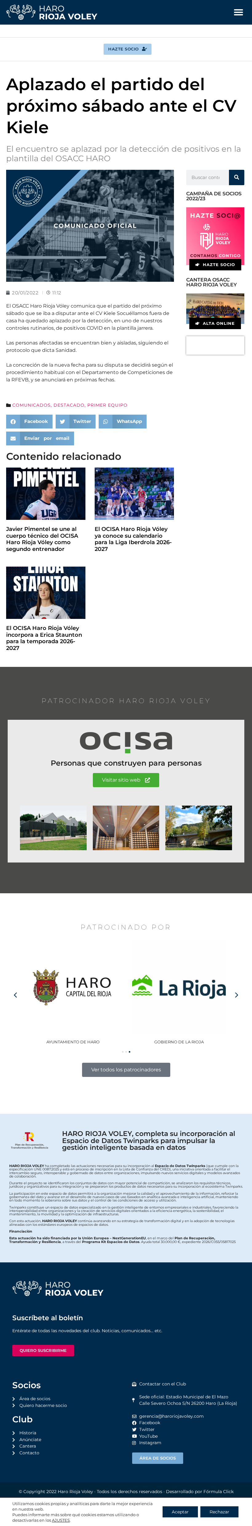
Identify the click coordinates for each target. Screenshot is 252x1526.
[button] (238, 12)
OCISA (179, 1041)
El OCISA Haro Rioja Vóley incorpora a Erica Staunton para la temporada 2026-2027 (44, 638)
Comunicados (31, 405)
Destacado (69, 405)
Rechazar (219, 1512)
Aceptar (180, 1512)
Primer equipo (107, 405)
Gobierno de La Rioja (73, 1041)
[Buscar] (236, 177)
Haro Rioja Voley (75, 1491)
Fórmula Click (218, 1491)
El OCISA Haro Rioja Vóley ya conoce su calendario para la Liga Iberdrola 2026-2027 (133, 539)
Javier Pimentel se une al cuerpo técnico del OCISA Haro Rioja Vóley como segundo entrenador (42, 539)
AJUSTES (61, 1520)
